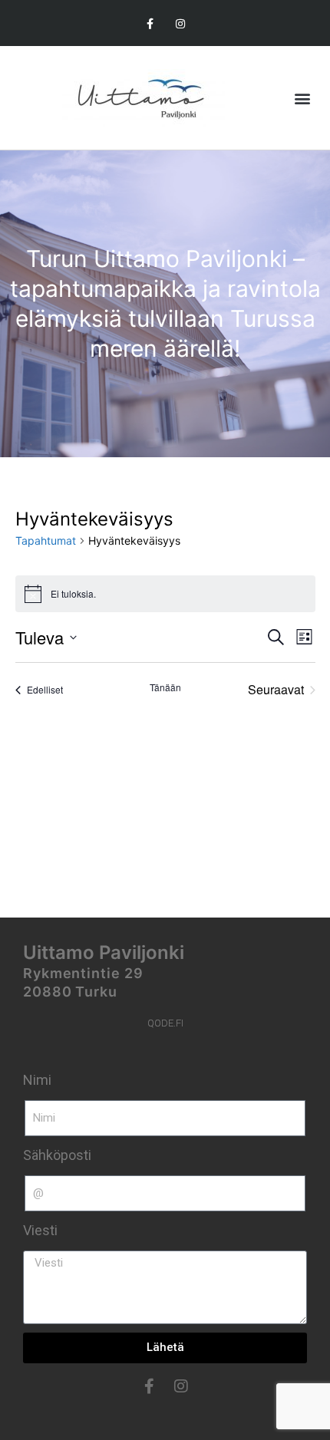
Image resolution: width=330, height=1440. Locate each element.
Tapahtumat (45, 540)
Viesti (40, 1230)
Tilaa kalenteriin (157, 740)
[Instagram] (180, 23)
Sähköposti (57, 1155)
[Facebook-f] (150, 23)
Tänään (165, 687)
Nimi (37, 1080)
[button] (302, 97)
